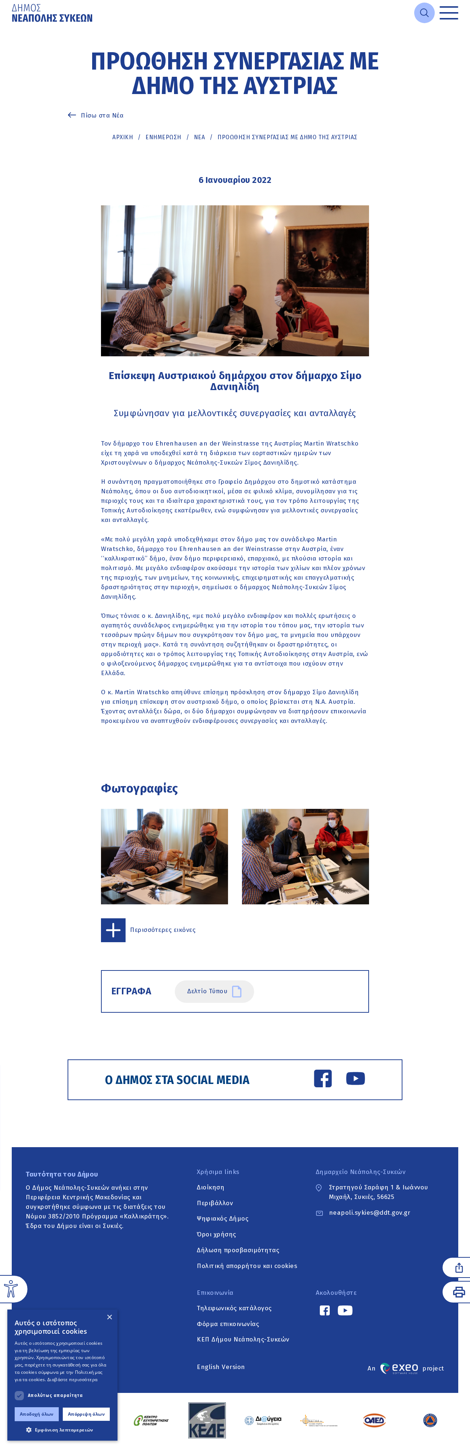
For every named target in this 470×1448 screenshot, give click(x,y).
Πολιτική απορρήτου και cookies (247, 1266)
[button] (62, 1429)
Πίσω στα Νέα (102, 115)
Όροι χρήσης (216, 1234)
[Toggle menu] (449, 13)
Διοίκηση (210, 1187)
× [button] (109, 1317)
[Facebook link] (323, 1080)
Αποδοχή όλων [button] (37, 1414)
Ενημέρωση (163, 137)
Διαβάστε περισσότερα (72, 1379)
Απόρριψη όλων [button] (86, 1414)
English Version (221, 1367)
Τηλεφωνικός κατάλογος (234, 1308)
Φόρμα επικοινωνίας (228, 1324)
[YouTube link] (355, 1080)
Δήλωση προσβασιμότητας (238, 1250)
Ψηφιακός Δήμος (222, 1219)
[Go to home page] (53, 13)
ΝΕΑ (199, 137)
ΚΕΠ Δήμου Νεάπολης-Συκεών (243, 1340)
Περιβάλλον (215, 1203)
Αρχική (122, 137)
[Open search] (424, 13)
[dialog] (62, 1375)
